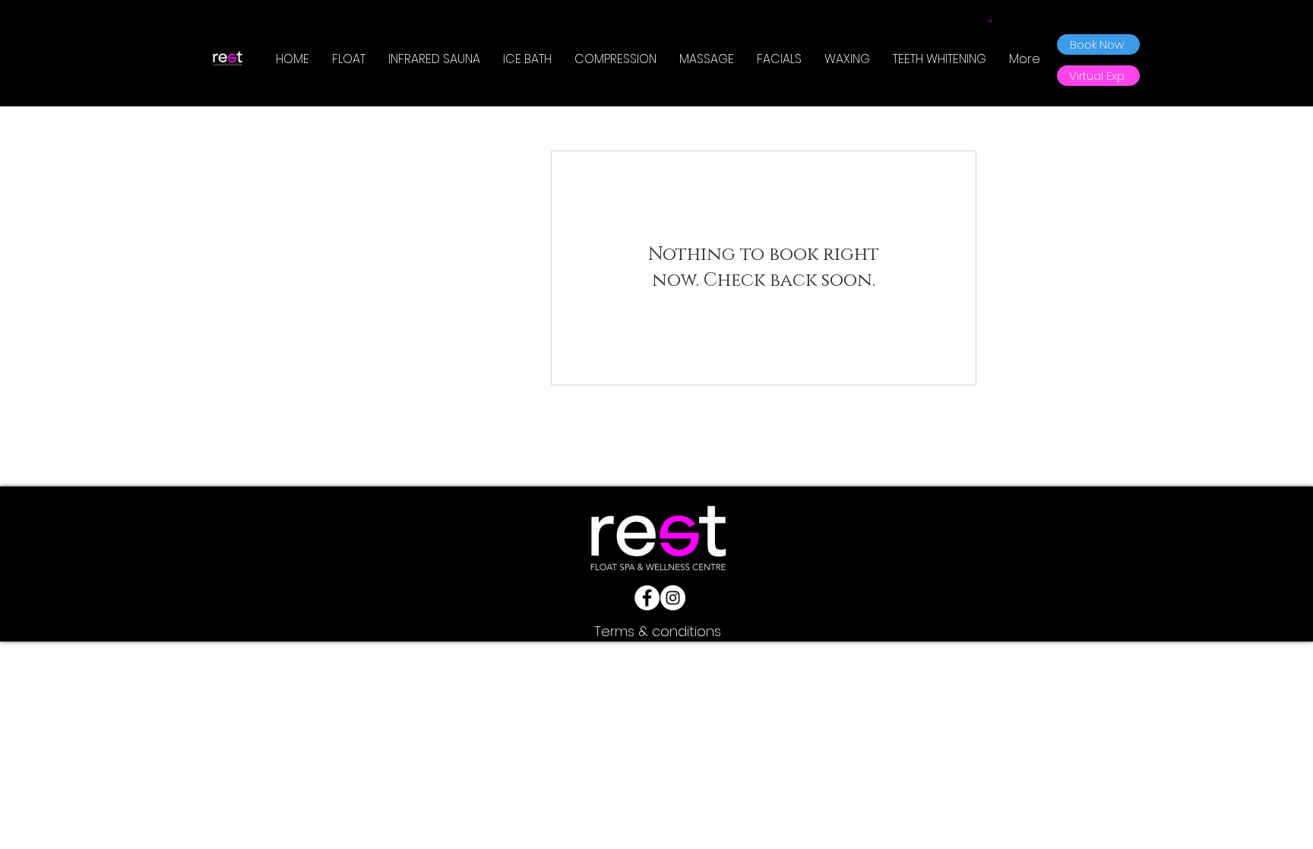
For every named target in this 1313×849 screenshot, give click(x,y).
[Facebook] (647, 597)
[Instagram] (672, 597)
